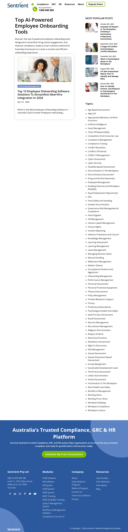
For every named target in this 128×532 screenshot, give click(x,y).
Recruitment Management (100, 326)
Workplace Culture (96, 410)
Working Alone (95, 395)
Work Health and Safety (99, 387)
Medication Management (99, 261)
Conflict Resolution (97, 147)
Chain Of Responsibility (99, 132)
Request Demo (95, 4)
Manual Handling (96, 257)
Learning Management (98, 246)
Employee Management (99, 182)
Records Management (98, 322)
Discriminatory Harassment (101, 174)
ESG (90, 196)
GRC (54, 4)
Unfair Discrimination (98, 375)
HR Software (48, 481)
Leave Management (97, 250)
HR (60, 4)
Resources (70, 4)
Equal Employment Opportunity (103, 193)
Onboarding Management (100, 276)
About (81, 4)
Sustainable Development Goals (103, 368)
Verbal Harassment (97, 379)
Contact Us (77, 492)
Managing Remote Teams (100, 253)
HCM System (48, 489)
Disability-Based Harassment (101, 166)
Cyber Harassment (97, 159)
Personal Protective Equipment (102, 287)
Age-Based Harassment (99, 109)
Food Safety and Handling (100, 200)
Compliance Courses (52, 516)
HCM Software (49, 478)
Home (32, 4)
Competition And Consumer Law (103, 136)
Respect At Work (95, 334)
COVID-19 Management (99, 155)
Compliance (43, 4)
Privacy (91, 303)
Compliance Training (97, 143)
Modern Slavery (95, 265)
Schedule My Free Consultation (64, 454)
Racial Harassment (97, 318)
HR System (47, 485)
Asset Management (97, 128)
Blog (98, 489)
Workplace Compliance (99, 406)
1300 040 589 (46, 9)
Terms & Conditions (81, 495)
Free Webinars (103, 481)
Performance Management (100, 280)
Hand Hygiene (94, 215)
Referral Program (80, 488)
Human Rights (94, 226)
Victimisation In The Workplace (102, 383)
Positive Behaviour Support (101, 299)
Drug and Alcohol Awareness (101, 178)
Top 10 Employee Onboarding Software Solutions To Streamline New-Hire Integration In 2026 (44, 94)
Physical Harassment (98, 291)
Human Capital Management (101, 223)
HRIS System (48, 492)
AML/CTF (92, 113)
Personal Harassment (98, 283)
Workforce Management (99, 391)
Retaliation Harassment (99, 341)
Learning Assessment (98, 242)
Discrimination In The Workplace (103, 170)
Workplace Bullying (97, 402)
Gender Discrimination (98, 204)
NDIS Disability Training (53, 499)
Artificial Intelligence (97, 124)
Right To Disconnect (97, 345)
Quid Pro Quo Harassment (100, 314)
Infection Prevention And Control (103, 234)
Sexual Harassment (97, 353)
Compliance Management (100, 139)
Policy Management (97, 295)
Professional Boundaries (99, 307)
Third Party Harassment (99, 371)
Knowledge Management (99, 238)
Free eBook (101, 485)
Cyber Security (95, 163)
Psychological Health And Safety (103, 311)
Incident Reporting (96, 230)
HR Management (96, 219)
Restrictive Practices (97, 338)
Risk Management (96, 349)
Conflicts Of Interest (97, 151)
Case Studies (102, 478)
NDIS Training (48, 496)
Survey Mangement (97, 364)
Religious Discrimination (99, 330)
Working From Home (98, 398)
